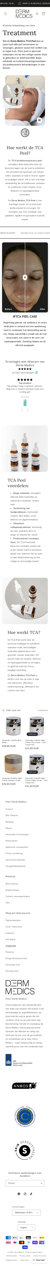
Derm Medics (19, 1252)
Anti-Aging (10, 939)
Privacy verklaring (14, 853)
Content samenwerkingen (18, 896)
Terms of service (39, 1256)
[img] (25, 369)
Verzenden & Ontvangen (17, 834)
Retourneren (12, 841)
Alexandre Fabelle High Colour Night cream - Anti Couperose (36, 780)
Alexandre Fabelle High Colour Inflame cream (12, 779)
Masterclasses (12, 890)
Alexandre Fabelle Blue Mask (11, 741)
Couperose (11, 945)
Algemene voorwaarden (17, 847)
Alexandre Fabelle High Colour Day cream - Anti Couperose (35, 742)
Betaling (9, 822)
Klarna (9, 828)
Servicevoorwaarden (15, 860)
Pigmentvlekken (13, 920)
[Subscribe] (41, 1183)
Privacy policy (25, 1256)
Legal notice (24, 1260)
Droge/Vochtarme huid (16, 958)
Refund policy (12, 1256)
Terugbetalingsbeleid (15, 866)
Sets (8, 903)
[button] (5, 14)
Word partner (12, 884)
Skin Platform (12, 815)
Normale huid (12, 971)
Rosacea (10, 952)
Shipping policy (11, 1260)
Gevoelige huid (13, 965)
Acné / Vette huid (14, 927)
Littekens (10, 933)
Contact (9, 809)
